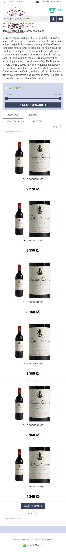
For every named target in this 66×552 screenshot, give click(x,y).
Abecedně (38, 121)
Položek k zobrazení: (33, 105)
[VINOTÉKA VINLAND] (16, 10)
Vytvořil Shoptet (35, 545)
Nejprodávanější (15, 121)
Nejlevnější (13, 115)
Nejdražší (33, 115)
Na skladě (14, 88)
